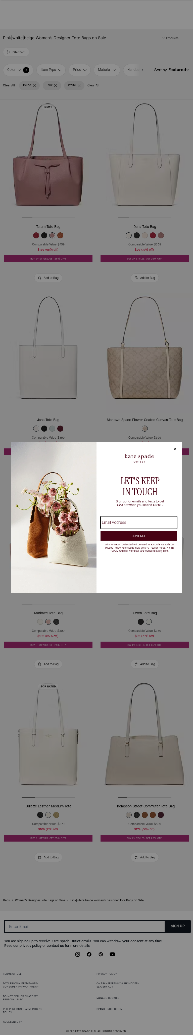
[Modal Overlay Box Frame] (96, 517)
